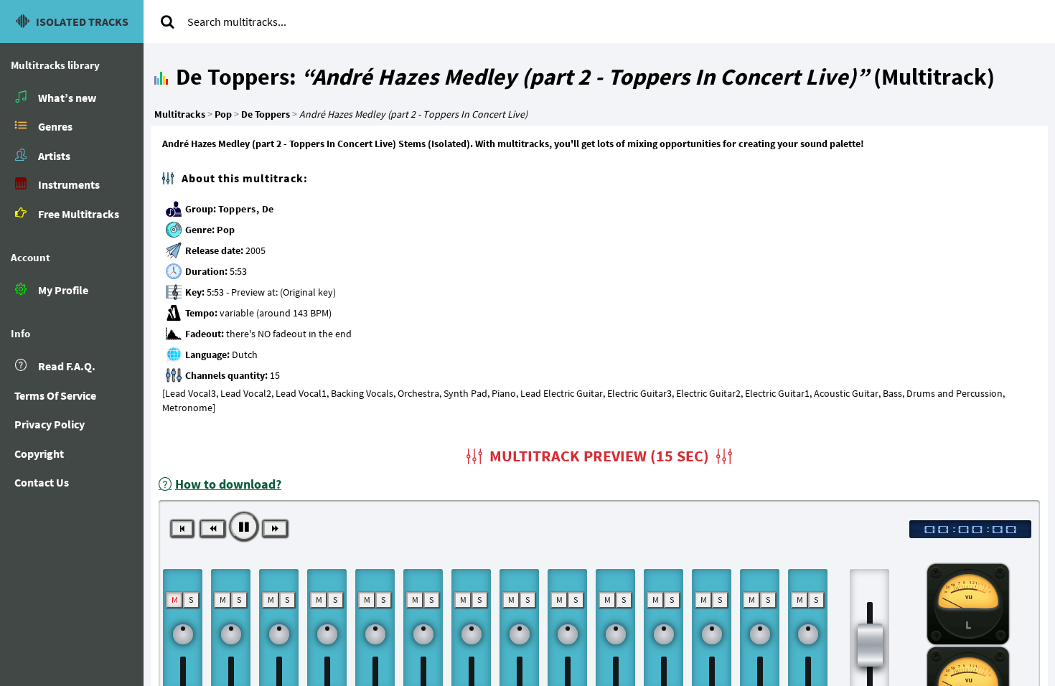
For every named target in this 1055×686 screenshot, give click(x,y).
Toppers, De (246, 208)
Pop (226, 229)
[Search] (167, 21)
